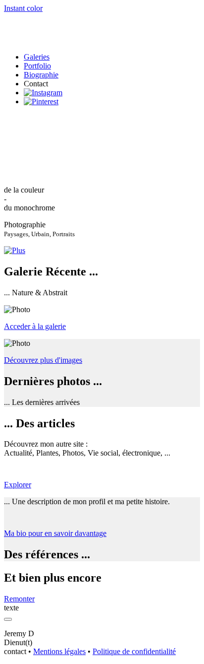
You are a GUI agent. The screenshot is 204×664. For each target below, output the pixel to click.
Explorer (17, 484)
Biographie (41, 74)
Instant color (23, 8)
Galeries (37, 57)
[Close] (8, 619)
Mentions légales (59, 651)
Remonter (19, 599)
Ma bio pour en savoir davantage (55, 533)
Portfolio (37, 66)
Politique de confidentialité (134, 651)
